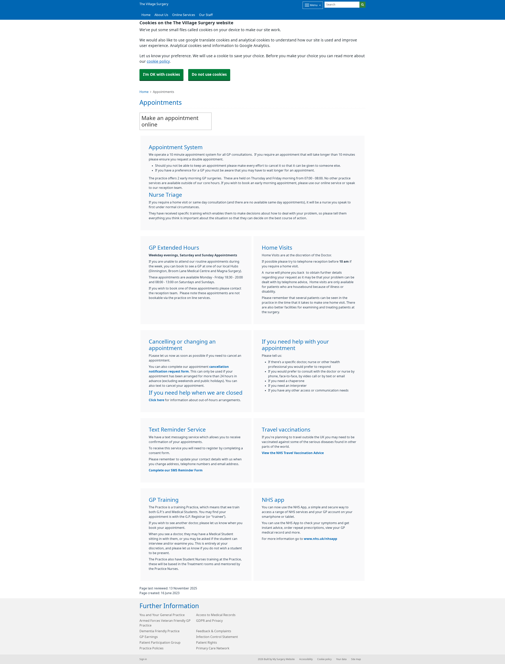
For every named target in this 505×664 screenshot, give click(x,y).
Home (144, 91)
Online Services (183, 14)
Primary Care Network (212, 648)
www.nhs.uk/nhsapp (320, 538)
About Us (161, 14)
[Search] (362, 5)
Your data (341, 659)
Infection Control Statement (217, 636)
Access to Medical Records (216, 614)
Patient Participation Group (159, 642)
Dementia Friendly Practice (159, 631)
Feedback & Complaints (213, 631)
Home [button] (146, 14)
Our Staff (206, 14)
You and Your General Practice (162, 614)
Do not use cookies (209, 74)
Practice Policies (151, 648)
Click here (156, 400)
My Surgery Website (284, 659)
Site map (356, 659)
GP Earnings (148, 636)
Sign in (143, 659)
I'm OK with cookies (161, 74)
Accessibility (306, 659)
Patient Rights (206, 642)
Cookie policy (324, 659)
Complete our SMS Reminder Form (176, 470)
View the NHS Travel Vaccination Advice (293, 452)
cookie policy (158, 61)
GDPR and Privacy (209, 620)
